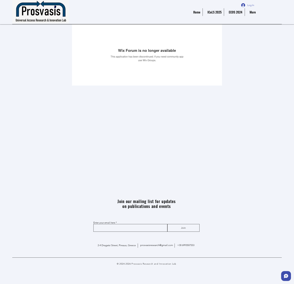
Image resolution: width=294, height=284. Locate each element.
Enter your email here (104, 222)
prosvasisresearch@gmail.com (156, 245)
